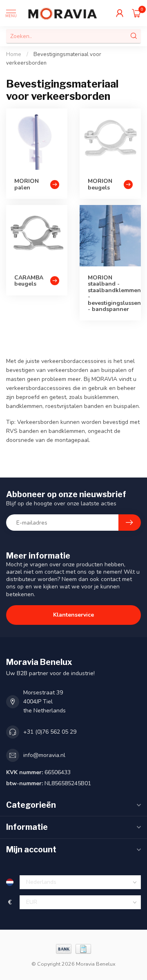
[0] (136, 13)
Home (13, 54)
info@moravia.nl (44, 755)
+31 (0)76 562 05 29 (49, 732)
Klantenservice (73, 615)
